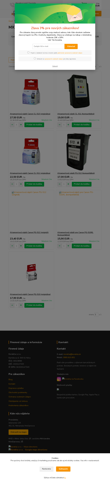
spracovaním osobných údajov (54, 59)
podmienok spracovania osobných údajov (70, 53)
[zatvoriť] (90, 7)
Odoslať (71, 46)
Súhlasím (63, 469)
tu (65, 478)
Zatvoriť (55, 66)
